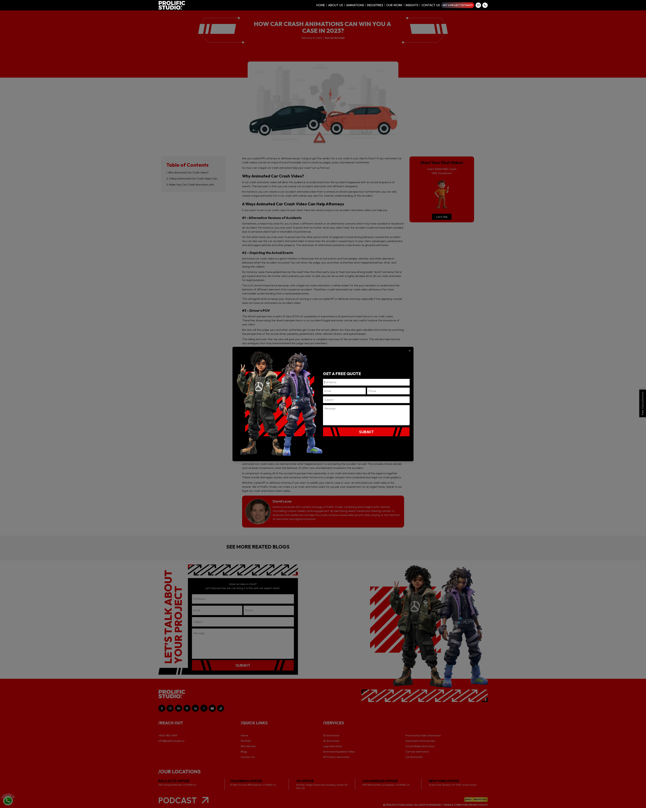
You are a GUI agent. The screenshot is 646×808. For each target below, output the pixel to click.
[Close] (409, 350)
